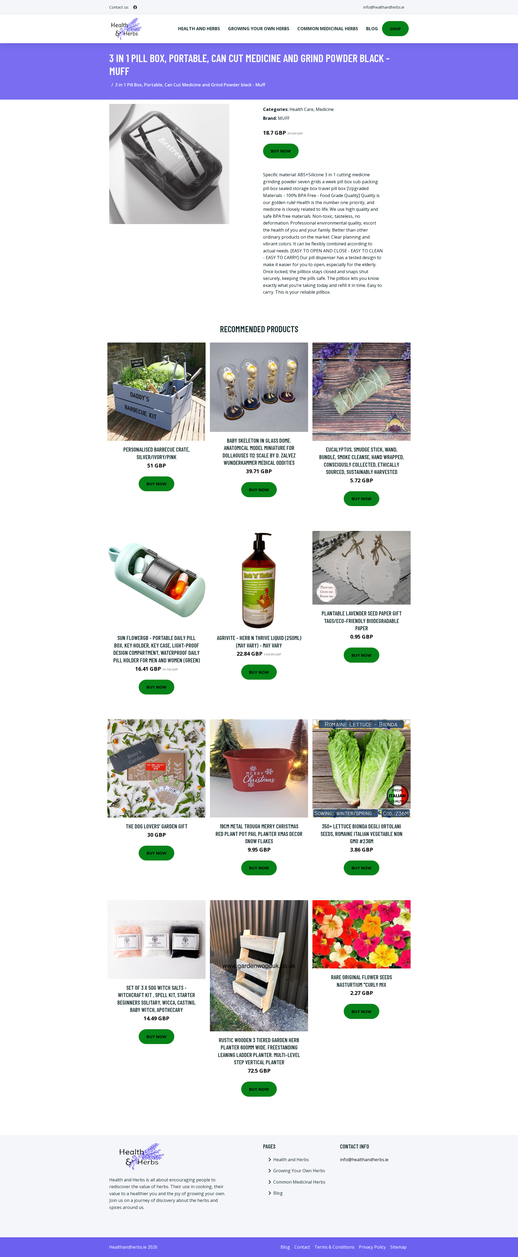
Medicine (325, 109)
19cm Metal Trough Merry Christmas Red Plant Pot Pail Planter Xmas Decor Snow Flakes (259, 833)
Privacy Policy (372, 1247)
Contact (302, 1247)
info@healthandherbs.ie (383, 7)
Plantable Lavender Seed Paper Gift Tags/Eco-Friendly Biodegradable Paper (362, 620)
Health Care (301, 109)
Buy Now (281, 151)
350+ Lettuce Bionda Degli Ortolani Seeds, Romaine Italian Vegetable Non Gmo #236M (362, 833)
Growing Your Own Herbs (258, 29)
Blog (372, 29)
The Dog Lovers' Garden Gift (157, 826)
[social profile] (135, 7)
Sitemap (398, 1247)
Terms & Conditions (334, 1247)
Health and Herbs (199, 29)
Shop (395, 28)
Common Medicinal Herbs (327, 29)
